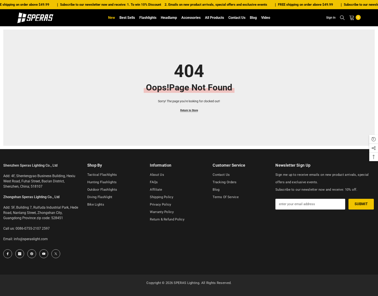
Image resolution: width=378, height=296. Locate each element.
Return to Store (189, 110)
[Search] (342, 17)
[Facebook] (7, 253)
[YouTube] (43, 253)
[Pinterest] (31, 253)
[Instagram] (19, 253)
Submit (361, 204)
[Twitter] (55, 253)
